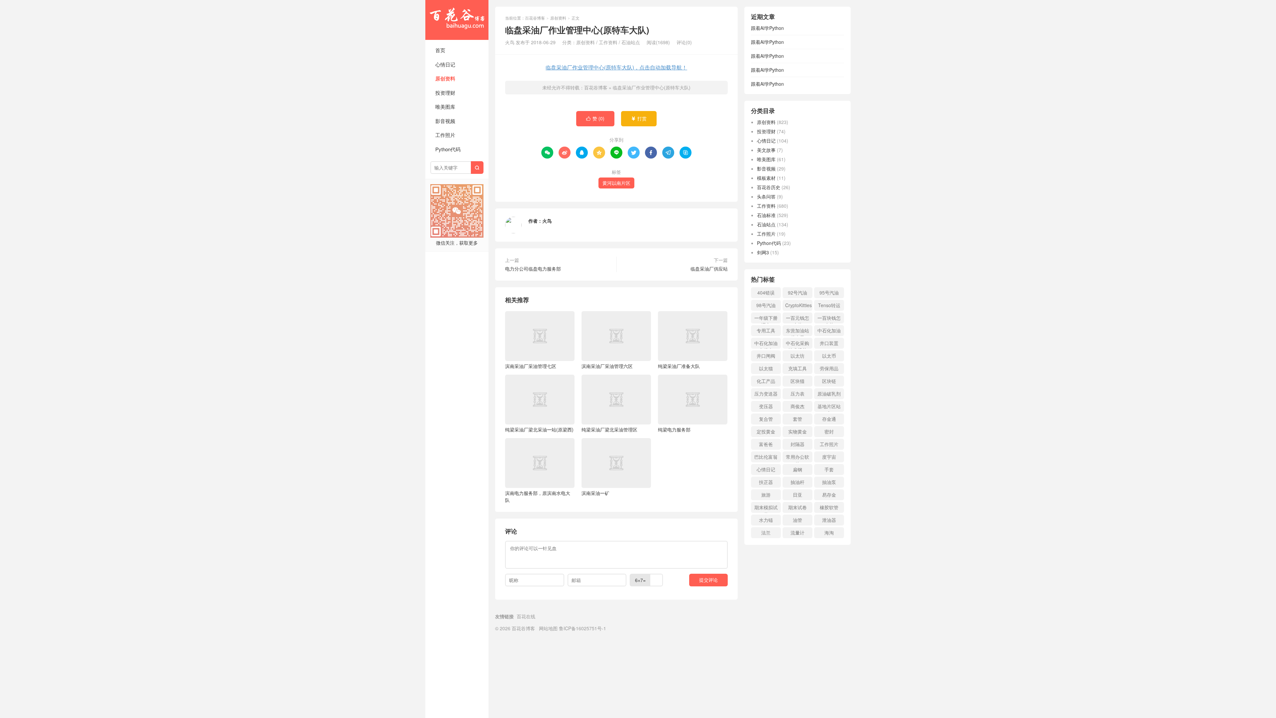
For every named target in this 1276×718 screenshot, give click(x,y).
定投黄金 (766, 431)
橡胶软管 (829, 507)
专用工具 (766, 330)
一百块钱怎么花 (829, 318)
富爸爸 (766, 444)
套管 (797, 419)
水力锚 (766, 520)
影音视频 (445, 120)
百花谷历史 (768, 187)
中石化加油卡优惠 (766, 344)
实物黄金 (797, 431)
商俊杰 (797, 406)
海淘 (829, 532)
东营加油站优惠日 (797, 331)
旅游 (766, 494)
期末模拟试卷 (766, 508)
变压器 (766, 406)
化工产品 (766, 381)
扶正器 (766, 482)
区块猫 (797, 381)
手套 (829, 469)
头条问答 (766, 196)
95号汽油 (829, 292)
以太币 (829, 355)
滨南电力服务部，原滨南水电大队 (537, 496)
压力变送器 (766, 393)
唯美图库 (445, 106)
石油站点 (630, 42)
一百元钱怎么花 (797, 318)
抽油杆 (797, 482)
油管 (797, 520)
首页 (440, 50)
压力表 (797, 393)
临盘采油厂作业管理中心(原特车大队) (652, 87)
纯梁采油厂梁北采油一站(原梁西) (539, 429)
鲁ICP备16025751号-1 (582, 628)
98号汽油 (766, 305)
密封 (829, 431)
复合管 (766, 419)
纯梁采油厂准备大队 (679, 366)
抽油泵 (829, 482)
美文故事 (766, 150)
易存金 (829, 494)
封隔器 (797, 444)
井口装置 (829, 343)
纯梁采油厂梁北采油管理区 (609, 429)
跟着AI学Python (767, 28)
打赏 (639, 118)
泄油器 (829, 520)
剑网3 (763, 252)
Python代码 (448, 149)
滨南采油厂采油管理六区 (607, 366)
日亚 (797, 494)
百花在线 (526, 616)
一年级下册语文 (766, 318)
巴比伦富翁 (766, 456)
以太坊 (797, 355)
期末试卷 (797, 507)
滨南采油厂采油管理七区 (530, 366)
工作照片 (445, 134)
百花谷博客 (456, 20)
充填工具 (797, 368)
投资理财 (445, 92)
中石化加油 (829, 330)
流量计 (797, 532)
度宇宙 (829, 456)
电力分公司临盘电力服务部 (533, 268)
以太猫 (766, 368)
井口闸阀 (766, 355)
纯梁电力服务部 (674, 429)
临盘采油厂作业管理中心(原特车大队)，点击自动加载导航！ (616, 67)
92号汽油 (797, 292)
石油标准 (766, 215)
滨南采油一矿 (595, 493)
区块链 (829, 381)
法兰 (766, 532)
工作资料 (608, 42)
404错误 (766, 292)
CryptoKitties (798, 305)
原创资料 (445, 78)
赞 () (595, 118)
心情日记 (445, 64)
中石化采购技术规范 (797, 344)
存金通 (829, 419)
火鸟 (547, 220)
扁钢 (797, 469)
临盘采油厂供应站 (709, 268)
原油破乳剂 (829, 393)
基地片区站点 (829, 407)
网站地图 (548, 628)
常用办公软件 (797, 457)
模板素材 (766, 178)
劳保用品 (829, 368)
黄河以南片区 (616, 183)
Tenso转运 (829, 305)
